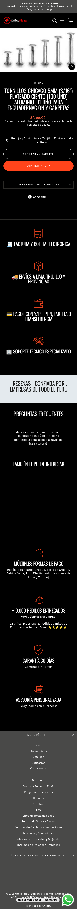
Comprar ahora (39, 165)
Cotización (39, 762)
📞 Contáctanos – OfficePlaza (37, 855)
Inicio (37, 83)
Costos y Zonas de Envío (38, 786)
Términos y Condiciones (38, 833)
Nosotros (39, 804)
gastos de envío (42, 121)
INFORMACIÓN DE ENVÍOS (39, 184)
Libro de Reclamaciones (38, 815)
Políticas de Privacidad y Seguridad (38, 839)
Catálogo (38, 757)
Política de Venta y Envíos (38, 821)
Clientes (38, 798)
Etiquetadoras (38, 751)
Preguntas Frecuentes (38, 792)
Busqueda (38, 780)
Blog (38, 809)
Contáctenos (38, 768)
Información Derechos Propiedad (38, 845)
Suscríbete (37, 735)
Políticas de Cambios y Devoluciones (38, 827)
